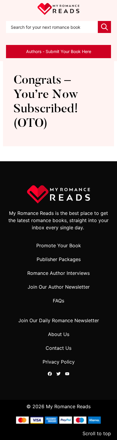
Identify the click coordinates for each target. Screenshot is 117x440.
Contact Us (58, 348)
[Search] (104, 27)
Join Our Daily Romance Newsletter (58, 320)
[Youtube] (67, 374)
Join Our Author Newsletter (59, 287)
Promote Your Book (58, 245)
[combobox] (52, 27)
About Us (58, 334)
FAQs (58, 301)
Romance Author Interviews (58, 273)
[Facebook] (50, 374)
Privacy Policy (59, 362)
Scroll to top (96, 433)
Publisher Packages (59, 259)
